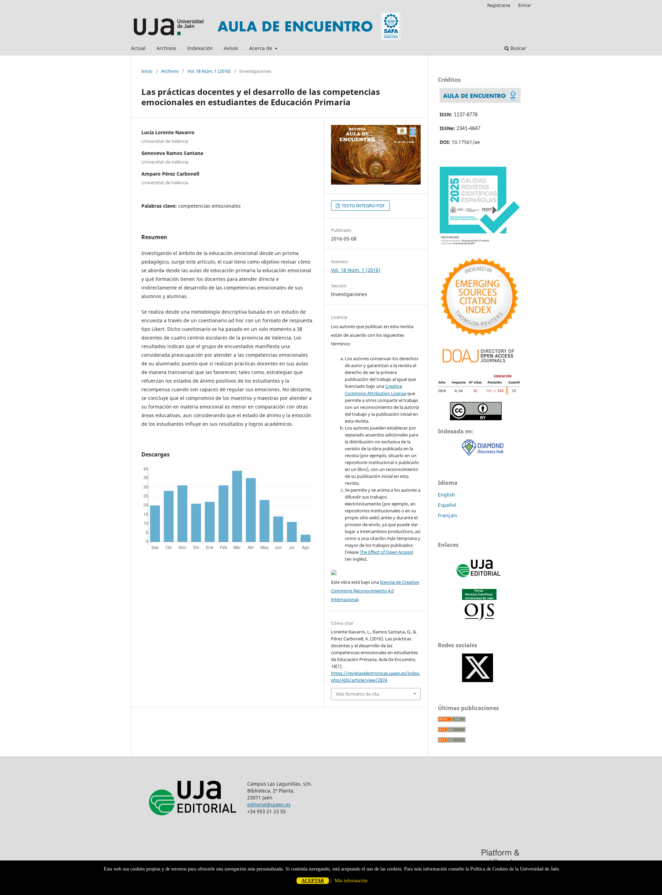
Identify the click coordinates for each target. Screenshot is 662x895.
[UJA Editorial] (479, 580)
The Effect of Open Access (386, 552)
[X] (477, 680)
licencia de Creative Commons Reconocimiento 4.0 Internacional (375, 590)
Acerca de (261, 48)
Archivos (166, 48)
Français (447, 515)
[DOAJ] (479, 364)
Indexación (200, 48)
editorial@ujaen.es (269, 804)
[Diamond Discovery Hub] (482, 454)
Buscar (517, 48)
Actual (138, 48)
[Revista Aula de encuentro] (480, 101)
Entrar (524, 5)
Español (447, 505)
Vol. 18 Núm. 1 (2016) (209, 71)
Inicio (146, 71)
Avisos (231, 48)
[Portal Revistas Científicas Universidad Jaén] (479, 619)
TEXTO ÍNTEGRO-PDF (363, 206)
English (446, 494)
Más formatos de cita (357, 694)
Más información (351, 880)
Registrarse (498, 5)
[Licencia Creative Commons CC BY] (476, 418)
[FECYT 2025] (479, 246)
